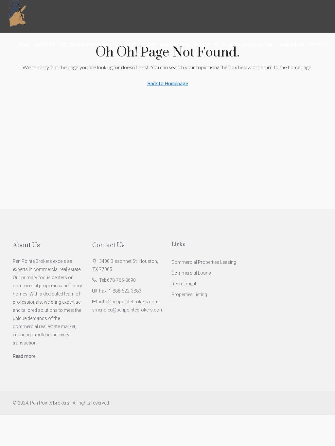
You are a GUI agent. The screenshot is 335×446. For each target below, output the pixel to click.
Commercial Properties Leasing (203, 262)
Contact (319, 44)
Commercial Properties (86, 44)
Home (23, 44)
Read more (24, 356)
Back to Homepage (167, 83)
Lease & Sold (291, 44)
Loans (129, 44)
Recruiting (206, 44)
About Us (45, 44)
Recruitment (183, 283)
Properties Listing (189, 294)
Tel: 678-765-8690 (117, 280)
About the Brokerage (165, 44)
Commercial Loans (191, 273)
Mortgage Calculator (247, 44)
